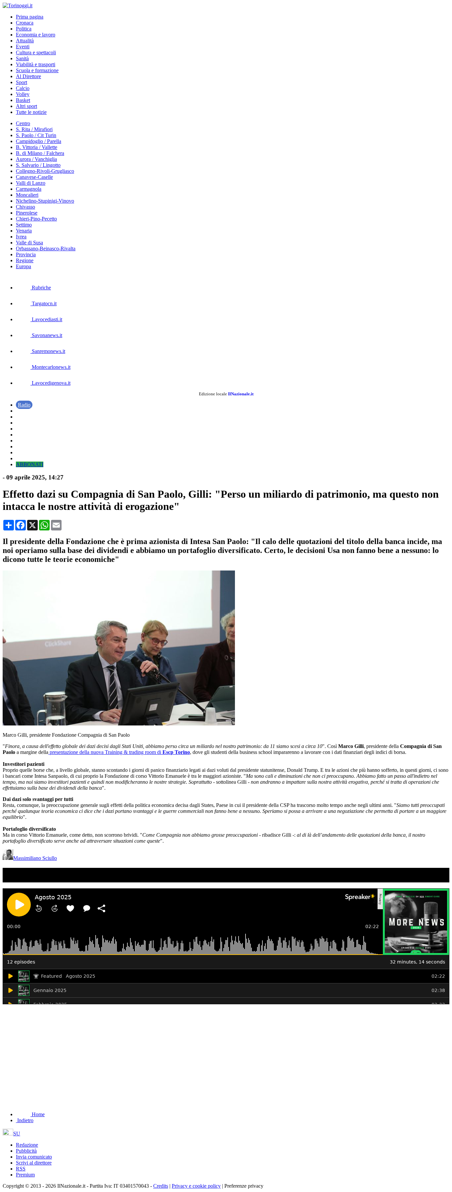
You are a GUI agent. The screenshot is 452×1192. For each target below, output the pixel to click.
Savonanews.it (46, 335)
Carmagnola (28, 189)
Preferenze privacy (243, 1186)
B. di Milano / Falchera (40, 153)
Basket (23, 100)
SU (16, 1133)
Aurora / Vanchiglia (36, 159)
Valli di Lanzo (30, 183)
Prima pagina (29, 17)
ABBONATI (29, 464)
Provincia (26, 254)
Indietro (24, 1120)
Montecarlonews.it (50, 367)
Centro (23, 123)
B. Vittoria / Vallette (36, 147)
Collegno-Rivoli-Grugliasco (45, 171)
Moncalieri (27, 195)
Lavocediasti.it (46, 319)
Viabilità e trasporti (35, 64)
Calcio (22, 88)
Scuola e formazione (37, 70)
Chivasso (25, 207)
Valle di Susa (29, 242)
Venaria (24, 230)
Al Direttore (28, 76)
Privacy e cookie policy (196, 1186)
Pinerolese (26, 213)
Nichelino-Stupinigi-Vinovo (45, 201)
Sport (21, 82)
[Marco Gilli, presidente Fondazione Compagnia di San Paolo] (119, 723)
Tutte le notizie (31, 112)
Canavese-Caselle (34, 177)
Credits (160, 1186)
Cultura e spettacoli (36, 52)
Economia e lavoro (35, 34)
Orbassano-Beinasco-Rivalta (45, 248)
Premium (25, 1174)
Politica (23, 28)
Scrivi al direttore (34, 1163)
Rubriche (40, 287)
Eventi (22, 46)
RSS (20, 1168)
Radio (24, 405)
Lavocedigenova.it (50, 383)
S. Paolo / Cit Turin (36, 135)
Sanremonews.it (47, 351)
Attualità (25, 40)
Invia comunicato (34, 1157)
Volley (22, 94)
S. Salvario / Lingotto (38, 165)
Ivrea (21, 236)
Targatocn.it (43, 303)
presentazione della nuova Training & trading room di (119, 752)
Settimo (24, 224)
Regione (24, 260)
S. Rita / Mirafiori (34, 129)
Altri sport (26, 106)
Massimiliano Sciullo (35, 858)
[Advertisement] (52, 1053)
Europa (23, 266)
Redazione (27, 1145)
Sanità (22, 58)
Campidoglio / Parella (38, 141)
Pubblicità (26, 1151)
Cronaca (24, 22)
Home (37, 1114)
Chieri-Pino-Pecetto (36, 219)
